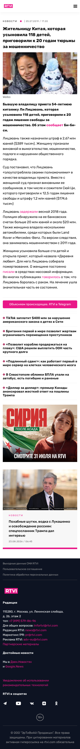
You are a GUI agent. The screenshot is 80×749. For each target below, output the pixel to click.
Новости (10, 21)
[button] (76, 6)
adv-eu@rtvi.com (35, 639)
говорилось (51, 277)
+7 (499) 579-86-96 (22, 621)
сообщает (54, 125)
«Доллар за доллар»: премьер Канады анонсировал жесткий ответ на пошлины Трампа (36, 391)
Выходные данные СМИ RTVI (20, 563)
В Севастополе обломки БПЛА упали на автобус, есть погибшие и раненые (36, 376)
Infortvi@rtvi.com (46, 625)
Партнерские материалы (21, 644)
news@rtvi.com (36, 630)
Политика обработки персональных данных (30, 574)
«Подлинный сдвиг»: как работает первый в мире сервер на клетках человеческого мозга (40, 363)
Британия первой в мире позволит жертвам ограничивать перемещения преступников (39, 333)
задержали (29, 212)
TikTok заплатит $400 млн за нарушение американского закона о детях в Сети (36, 319)
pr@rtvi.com (33, 635)
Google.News (14, 666)
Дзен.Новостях (21, 662)
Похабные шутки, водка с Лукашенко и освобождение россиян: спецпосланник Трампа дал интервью (39, 528)
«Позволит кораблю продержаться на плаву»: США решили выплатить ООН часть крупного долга (37, 348)
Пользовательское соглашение (22, 569)
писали (9, 272)
